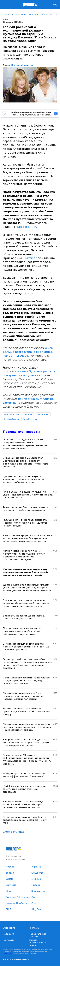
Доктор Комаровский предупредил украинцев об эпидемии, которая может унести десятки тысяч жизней (27, 587)
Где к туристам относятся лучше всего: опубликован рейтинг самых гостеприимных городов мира (26, 603)
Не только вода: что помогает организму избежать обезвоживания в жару (27, 711)
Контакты (8, 940)
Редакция (8, 934)
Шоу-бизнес (43, 414)
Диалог (6, 19)
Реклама (34, 928)
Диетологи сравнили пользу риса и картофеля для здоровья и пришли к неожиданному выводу (27, 727)
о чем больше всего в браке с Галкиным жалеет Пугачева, (28, 351)
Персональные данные (37, 935)
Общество (28, 414)
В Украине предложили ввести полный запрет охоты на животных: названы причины (26, 646)
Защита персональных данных (37, 943)
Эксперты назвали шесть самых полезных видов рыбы (24, 617)
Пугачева (30, 258)
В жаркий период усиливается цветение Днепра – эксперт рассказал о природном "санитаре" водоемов (26, 462)
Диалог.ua (7, 953)
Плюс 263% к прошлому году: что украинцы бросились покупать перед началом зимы (27, 494)
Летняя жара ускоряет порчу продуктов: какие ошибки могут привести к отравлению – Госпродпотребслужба (24, 555)
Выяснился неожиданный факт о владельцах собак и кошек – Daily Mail (25, 820)
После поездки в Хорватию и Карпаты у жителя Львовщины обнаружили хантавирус (23, 631)
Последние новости (21, 432)
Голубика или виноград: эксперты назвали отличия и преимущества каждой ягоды (25, 522)
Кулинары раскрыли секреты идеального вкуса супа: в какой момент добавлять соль (23, 479)
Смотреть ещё (14, 831)
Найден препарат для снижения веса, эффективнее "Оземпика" (24, 775)
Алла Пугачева (30, 419)
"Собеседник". (26, 226)
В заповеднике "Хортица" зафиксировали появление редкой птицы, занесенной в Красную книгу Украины (27, 759)
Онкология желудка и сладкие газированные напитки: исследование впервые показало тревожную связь (25, 444)
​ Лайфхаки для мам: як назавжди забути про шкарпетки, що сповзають (24, 789)
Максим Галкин (11, 419)
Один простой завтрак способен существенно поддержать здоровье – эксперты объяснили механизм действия (27, 663)
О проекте (9, 928)
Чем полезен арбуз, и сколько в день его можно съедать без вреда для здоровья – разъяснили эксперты (27, 538)
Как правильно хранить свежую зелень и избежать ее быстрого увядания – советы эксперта (24, 804)
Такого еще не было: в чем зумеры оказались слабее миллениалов (26, 509)
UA (55, 4)
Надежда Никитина (22, 65)
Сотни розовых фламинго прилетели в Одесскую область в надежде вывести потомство (27, 680)
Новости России (11, 414)
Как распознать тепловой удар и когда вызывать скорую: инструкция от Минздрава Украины (26, 742)
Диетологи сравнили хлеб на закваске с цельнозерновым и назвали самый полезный (23, 696)
